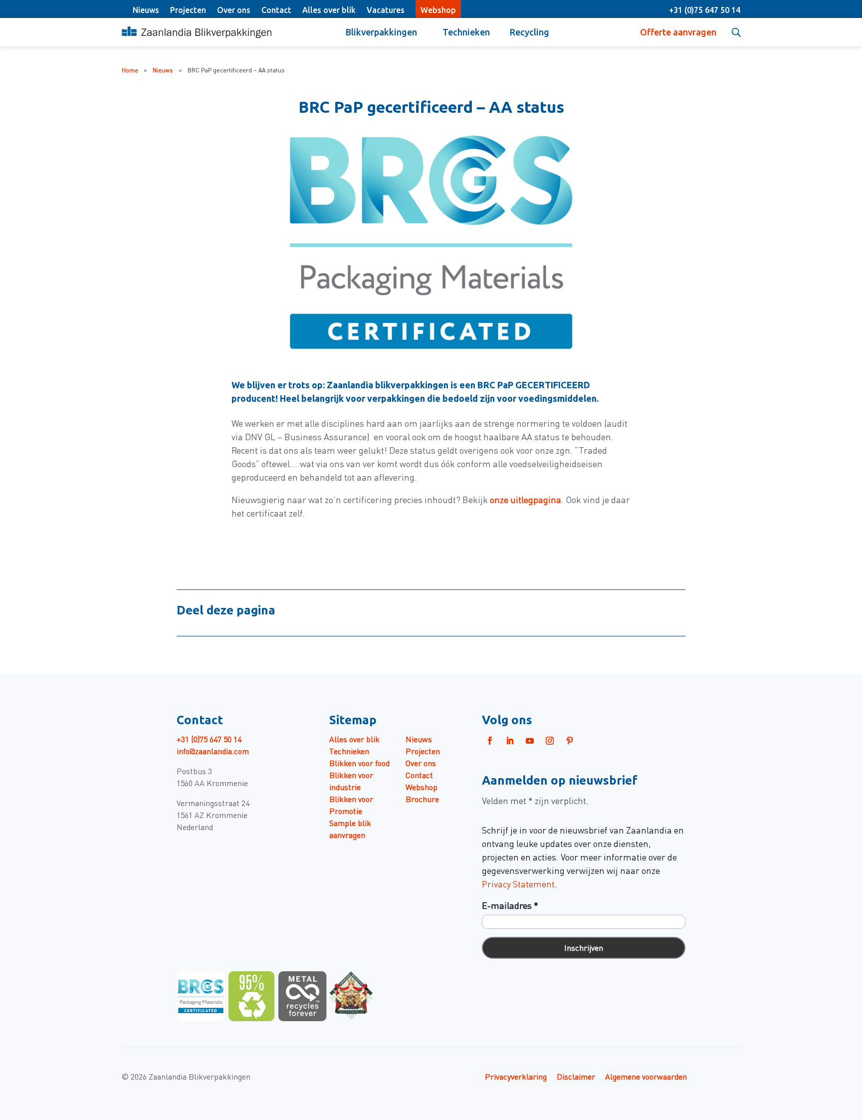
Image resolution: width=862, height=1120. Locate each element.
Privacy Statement (518, 883)
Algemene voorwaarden (646, 1076)
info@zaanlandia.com (213, 750)
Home (130, 70)
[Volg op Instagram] (550, 741)
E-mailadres (510, 905)
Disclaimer (576, 1076)
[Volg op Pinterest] (570, 741)
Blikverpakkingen (381, 32)
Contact (276, 9)
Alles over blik (329, 9)
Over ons (233, 9)
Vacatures (386, 9)
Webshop (438, 9)
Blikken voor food (359, 762)
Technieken (466, 32)
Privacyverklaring (516, 1076)
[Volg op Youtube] (530, 741)
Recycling (529, 32)
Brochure (422, 798)
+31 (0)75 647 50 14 (704, 9)
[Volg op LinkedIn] (510, 741)
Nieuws (146, 9)
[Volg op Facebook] (490, 741)
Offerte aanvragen (678, 32)
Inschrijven (583, 947)
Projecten (188, 9)
